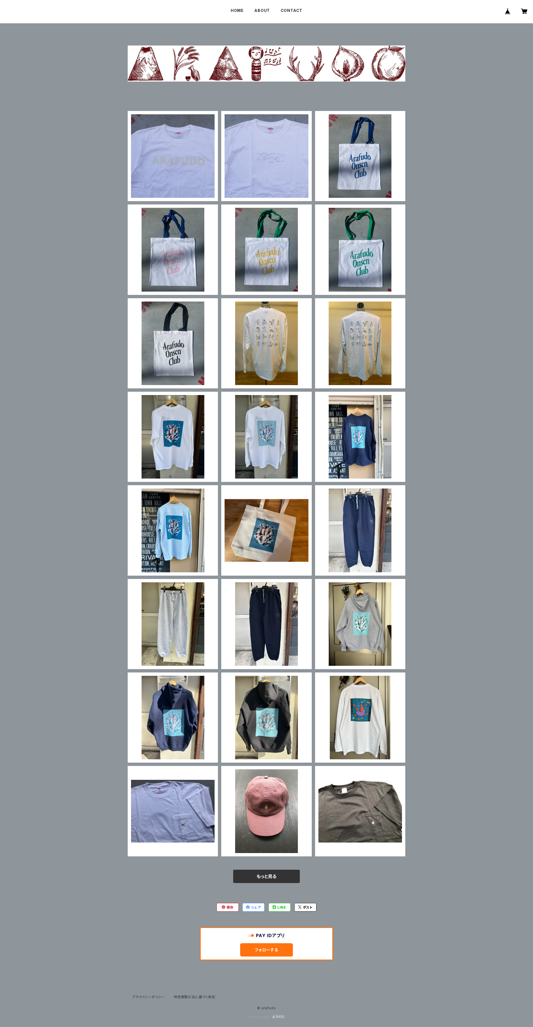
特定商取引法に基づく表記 (194, 997)
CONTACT (292, 10)
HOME (237, 10)
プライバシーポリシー (148, 997)
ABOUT (262, 10)
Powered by (260, 1017)
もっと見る (266, 876)
